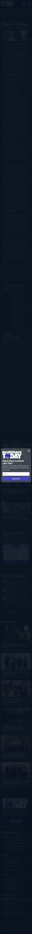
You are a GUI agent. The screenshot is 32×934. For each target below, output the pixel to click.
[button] (28, 451)
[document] (16, 467)
